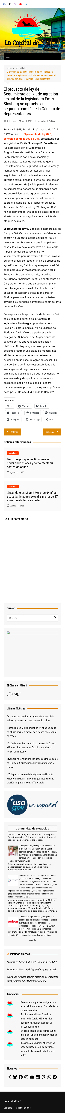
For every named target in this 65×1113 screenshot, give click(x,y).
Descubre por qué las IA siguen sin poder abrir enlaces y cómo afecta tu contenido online (30, 463)
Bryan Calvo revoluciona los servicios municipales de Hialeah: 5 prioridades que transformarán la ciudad (32, 763)
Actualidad (43, 121)
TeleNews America (20, 954)
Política (52, 121)
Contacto (8, 1107)
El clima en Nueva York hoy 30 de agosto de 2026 (32, 969)
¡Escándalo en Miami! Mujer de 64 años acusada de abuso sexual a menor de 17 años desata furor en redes (32, 496)
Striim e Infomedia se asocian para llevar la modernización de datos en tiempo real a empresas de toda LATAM (29, 867)
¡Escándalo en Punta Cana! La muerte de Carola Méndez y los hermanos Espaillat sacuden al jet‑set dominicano (31, 747)
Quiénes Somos (23, 1107)
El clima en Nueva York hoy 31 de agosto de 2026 (32, 962)
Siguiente (50, 432)
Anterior (14, 432)
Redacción (11, 121)
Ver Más (32, 940)
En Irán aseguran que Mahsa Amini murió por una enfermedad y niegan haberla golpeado (39, 1034)
